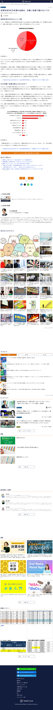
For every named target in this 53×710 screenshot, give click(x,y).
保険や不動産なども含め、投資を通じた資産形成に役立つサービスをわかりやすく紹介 (23, 169)
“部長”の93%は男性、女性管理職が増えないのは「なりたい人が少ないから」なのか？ (23, 165)
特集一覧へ (26, 466)
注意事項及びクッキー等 (22, 686)
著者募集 (18, 691)
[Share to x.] (25, 185)
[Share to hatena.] (32, 185)
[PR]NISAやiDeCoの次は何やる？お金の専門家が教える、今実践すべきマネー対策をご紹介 (26, 80)
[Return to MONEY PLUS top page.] (26, 1)
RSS (17, 693)
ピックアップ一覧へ (26, 430)
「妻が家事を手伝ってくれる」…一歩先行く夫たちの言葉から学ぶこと (19, 167)
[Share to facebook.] (21, 185)
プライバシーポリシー (21, 684)
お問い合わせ (19, 689)
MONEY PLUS (3, 4)
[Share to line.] (28, 185)
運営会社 (18, 680)
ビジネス (7, 4)
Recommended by (47, 327)
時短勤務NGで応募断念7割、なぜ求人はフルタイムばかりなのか (18, 161)
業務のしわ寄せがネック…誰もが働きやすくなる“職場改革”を (17, 160)
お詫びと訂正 (19, 695)
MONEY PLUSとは (20, 678)
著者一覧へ (26, 514)
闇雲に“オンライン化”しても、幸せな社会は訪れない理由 (16, 163)
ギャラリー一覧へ (26, 656)
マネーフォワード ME (21, 697)
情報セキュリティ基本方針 (22, 682)
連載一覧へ (26, 602)
